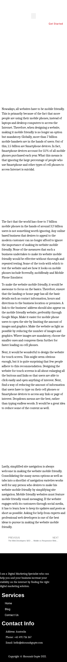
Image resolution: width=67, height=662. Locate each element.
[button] (33, 16)
